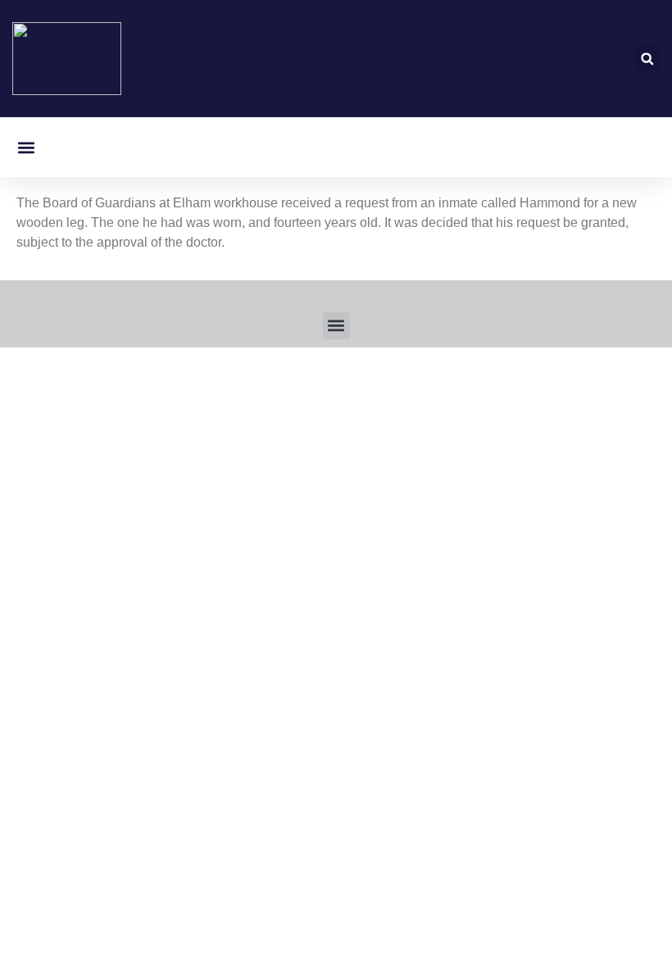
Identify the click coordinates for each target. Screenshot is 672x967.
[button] (647, 58)
